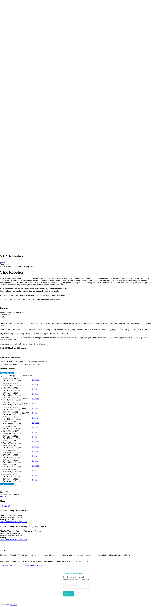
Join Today (4, 496)
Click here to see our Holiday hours (13, 522)
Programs (20, 565)
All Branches (7, 266)
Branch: (3, 313)
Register (35, 380)
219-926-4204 (6, 506)
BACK (2, 262)
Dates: (2, 315)
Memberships (10, 565)
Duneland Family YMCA (25, 266)
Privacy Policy (30, 565)
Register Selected (7, 373)
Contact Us (41, 565)
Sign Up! (69, 594)
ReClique (13, 605)
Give (2, 565)
